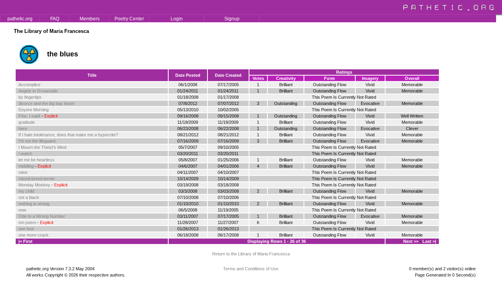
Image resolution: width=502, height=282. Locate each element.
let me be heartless (36, 159)
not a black (28, 197)
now (22, 210)
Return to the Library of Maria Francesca (251, 253)
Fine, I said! (29, 116)
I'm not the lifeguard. (37, 141)
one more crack (33, 235)
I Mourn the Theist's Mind (42, 147)
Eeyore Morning (33, 109)
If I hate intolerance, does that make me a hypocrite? (68, 134)
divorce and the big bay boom (46, 103)
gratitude (26, 122)
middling (26, 166)
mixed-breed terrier (36, 178)
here (22, 128)
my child (26, 191)
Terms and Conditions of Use (250, 268)
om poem (27, 222)
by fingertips (30, 97)
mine (22, 172)
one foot (26, 228)
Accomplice (29, 84)
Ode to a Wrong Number (41, 216)
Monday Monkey (34, 185)
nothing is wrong (33, 203)
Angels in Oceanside (38, 91)
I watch (25, 153)
